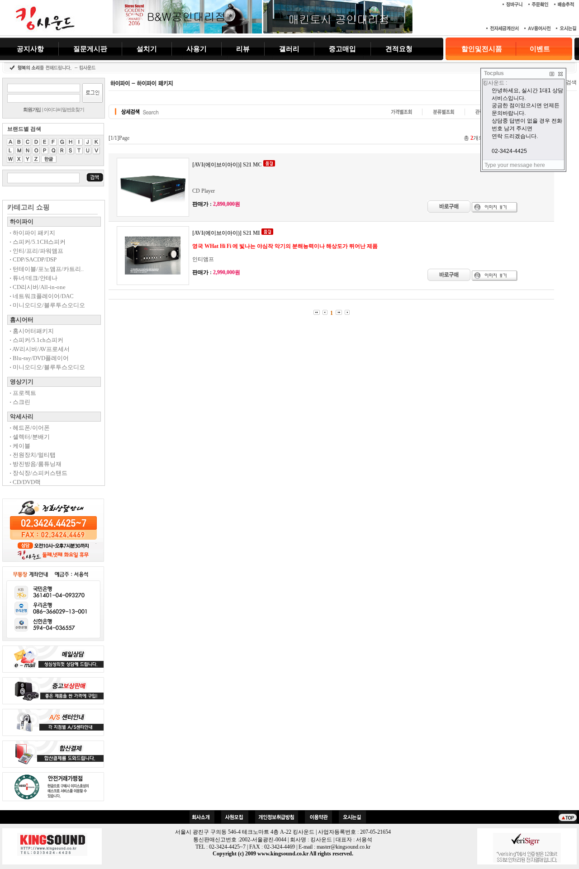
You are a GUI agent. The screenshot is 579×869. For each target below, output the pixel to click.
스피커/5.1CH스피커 (37, 241)
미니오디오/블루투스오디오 (47, 305)
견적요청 (399, 48)
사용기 (196, 48)
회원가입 (32, 109)
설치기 (147, 48)
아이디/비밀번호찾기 (64, 109)
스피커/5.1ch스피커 (36, 340)
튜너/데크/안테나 (33, 278)
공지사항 (30, 48)
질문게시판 (90, 48)
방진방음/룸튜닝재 (35, 464)
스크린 (19, 402)
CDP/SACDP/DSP (33, 259)
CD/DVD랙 (25, 482)
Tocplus (494, 73)
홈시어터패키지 (31, 331)
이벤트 (540, 48)
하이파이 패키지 (32, 232)
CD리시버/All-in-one (37, 287)
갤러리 (289, 48)
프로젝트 (22, 392)
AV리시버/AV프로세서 (39, 349)
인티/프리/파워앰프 (36, 250)
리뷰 (243, 48)
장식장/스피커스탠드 (38, 473)
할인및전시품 (481, 48)
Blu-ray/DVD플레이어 (39, 358)
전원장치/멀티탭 (32, 454)
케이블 (19, 445)
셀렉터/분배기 (29, 436)
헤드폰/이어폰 (29, 427)
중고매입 (342, 48)
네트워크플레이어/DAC (41, 296)
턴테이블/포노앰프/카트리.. (46, 269)
